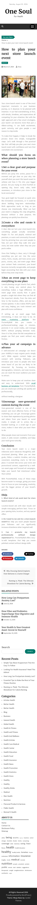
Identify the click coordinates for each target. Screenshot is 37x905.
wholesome (28, 870)
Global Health (9, 724)
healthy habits (16, 852)
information (14, 856)
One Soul (18, 11)
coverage (5, 843)
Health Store (8, 776)
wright (10, 873)
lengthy (4, 860)
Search (6, 647)
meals (8, 860)
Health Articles (9, 740)
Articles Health (9, 700)
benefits (16, 838)
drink (11, 844)
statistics (19, 867)
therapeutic (5, 870)
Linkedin (20, 558)
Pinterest (8, 558)
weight (11, 870)
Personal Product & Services (14, 804)
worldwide (5, 873)
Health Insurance (10, 760)
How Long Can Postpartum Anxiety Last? (15, 599)
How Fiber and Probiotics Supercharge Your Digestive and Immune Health (18, 614)
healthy (6, 852)
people (15, 864)
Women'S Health (10, 812)
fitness (3, 848)
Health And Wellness (11, 736)
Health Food (8, 756)
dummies (17, 844)
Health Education (10, 752)
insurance (26, 855)
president (21, 864)
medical (15, 859)
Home (4, 823)
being (9, 837)
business (26, 838)
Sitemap (5, 831)
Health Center (9, 748)
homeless (24, 852)
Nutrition (7, 800)
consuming (26, 841)
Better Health (9, 704)
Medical (7, 792)
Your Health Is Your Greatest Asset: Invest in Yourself (16, 628)
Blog (5, 712)
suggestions (25, 867)
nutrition (7, 863)
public (4, 867)
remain (10, 867)
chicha (20, 841)
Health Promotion (11, 768)
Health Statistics (10, 772)
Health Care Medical (11, 744)
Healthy (7, 780)
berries (21, 838)
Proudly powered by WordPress (18, 895)
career (32, 838)
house (31, 852)
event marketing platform (15, 319)
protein (27, 864)
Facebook (8, 554)
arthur (3, 838)
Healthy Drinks (9, 788)
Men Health (8, 796)
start (14, 867)
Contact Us (6, 825)
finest (28, 843)
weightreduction (19, 870)
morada (22, 860)
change (4, 841)
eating (23, 843)
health (10, 847)
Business (7, 716)
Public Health (9, 808)
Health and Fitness (11, 732)
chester (15, 841)
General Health (9, 720)
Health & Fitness (10, 728)
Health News (8, 764)
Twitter (30, 554)
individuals (5, 856)
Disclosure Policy (8, 828)
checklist (9, 841)
